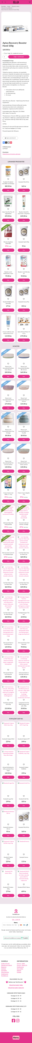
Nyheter (19, 972)
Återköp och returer (6, 965)
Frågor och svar (5, 963)
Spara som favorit (11, 137)
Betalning (3, 967)
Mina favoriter (5, 972)
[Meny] (2, 2)
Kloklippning (4, 974)
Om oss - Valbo (21, 963)
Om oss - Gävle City (22, 965)
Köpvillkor (4, 970)
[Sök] (5, 2)
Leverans (3, 968)
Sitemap (19, 970)
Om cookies (20, 968)
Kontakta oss (4, 975)
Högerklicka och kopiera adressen (11, 154)
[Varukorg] (29, 2)
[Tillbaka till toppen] (27, 1039)
